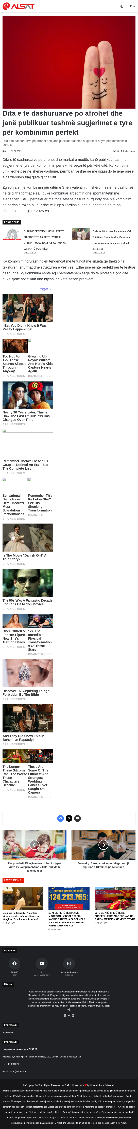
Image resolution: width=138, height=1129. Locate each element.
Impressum (8, 1032)
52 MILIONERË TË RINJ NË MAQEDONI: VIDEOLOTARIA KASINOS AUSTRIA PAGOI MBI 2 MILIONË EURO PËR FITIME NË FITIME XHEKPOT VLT (66, 919)
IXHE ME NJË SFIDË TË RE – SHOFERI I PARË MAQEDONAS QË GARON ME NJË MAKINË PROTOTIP (115, 916)
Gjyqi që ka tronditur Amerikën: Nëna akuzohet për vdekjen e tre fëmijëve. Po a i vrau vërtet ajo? (21, 916)
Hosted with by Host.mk (85, 1085)
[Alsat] (18, 6)
